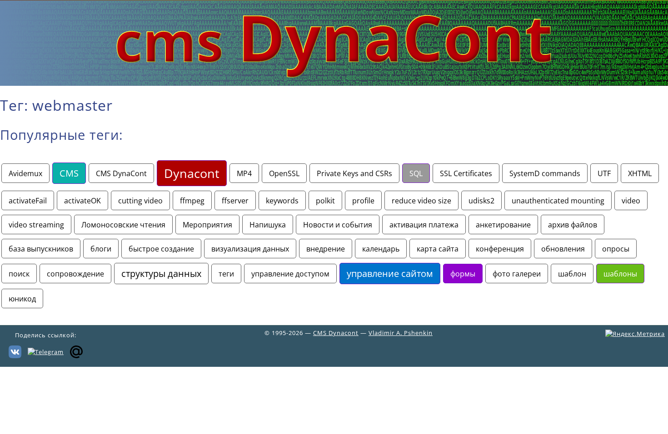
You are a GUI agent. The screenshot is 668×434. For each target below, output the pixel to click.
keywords (282, 200)
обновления (563, 248)
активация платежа (424, 224)
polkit (325, 200)
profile (363, 200)
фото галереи (517, 273)
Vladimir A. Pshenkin (401, 333)
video (631, 200)
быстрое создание (161, 248)
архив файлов (572, 224)
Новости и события (337, 224)
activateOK (82, 200)
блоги (100, 248)
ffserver (235, 200)
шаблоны (620, 273)
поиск (19, 273)
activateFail (28, 200)
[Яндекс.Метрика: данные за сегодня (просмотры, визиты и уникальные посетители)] (635, 334)
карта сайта (438, 248)
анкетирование (503, 224)
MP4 (244, 173)
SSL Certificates (466, 173)
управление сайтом (390, 273)
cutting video (140, 200)
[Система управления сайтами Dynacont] (334, 83)
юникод (22, 298)
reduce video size (421, 200)
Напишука (267, 224)
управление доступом (290, 273)
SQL (416, 173)
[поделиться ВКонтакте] (15, 351)
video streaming (36, 224)
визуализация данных (250, 248)
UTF (604, 173)
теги (226, 273)
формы (462, 273)
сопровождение (75, 273)
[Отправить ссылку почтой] (76, 351)
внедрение (325, 248)
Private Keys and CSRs (354, 173)
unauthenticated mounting (558, 200)
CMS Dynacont (336, 333)
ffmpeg (192, 200)
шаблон (572, 273)
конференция (500, 248)
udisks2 (481, 200)
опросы (615, 248)
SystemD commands (544, 173)
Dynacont (191, 173)
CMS (69, 173)
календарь (380, 248)
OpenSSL (284, 173)
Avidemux (25, 173)
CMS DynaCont (121, 173)
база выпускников (41, 248)
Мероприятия (207, 224)
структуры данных (161, 273)
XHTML (640, 173)
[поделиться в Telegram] (46, 351)
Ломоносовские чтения (123, 224)
